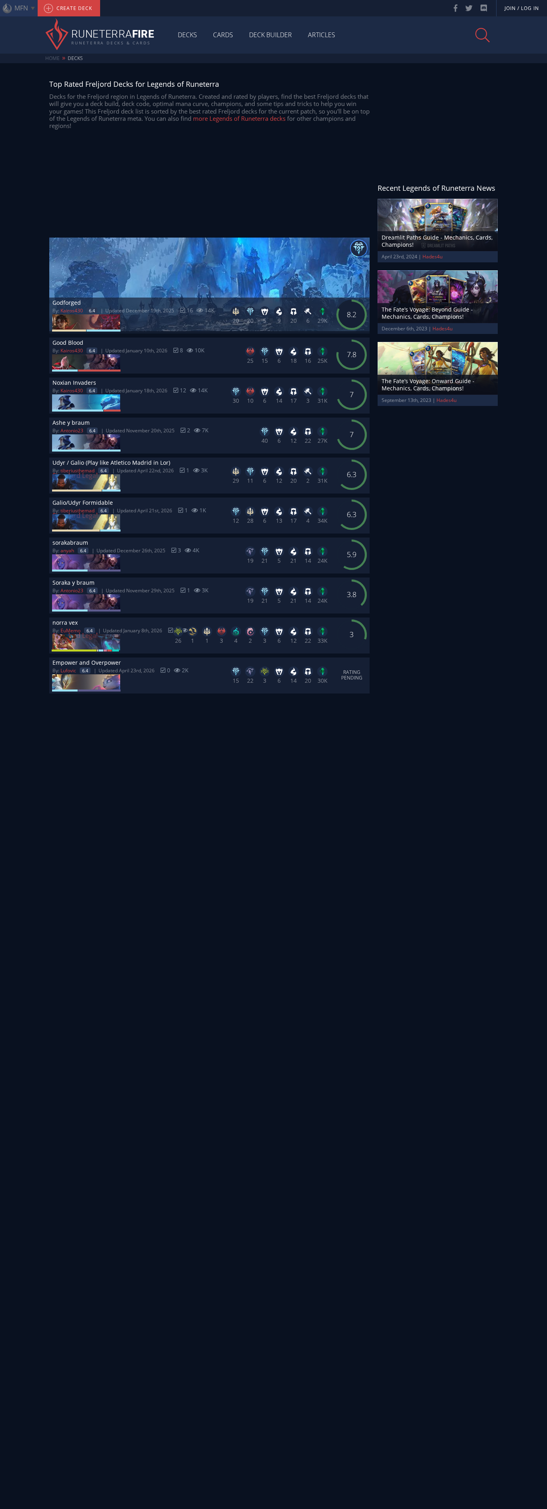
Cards (223, 34)
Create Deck (73, 8)
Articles (321, 34)
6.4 (92, 311)
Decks (187, 34)
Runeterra (112, 35)
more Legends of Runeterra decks (239, 118)
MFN (21, 8)
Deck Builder (270, 34)
